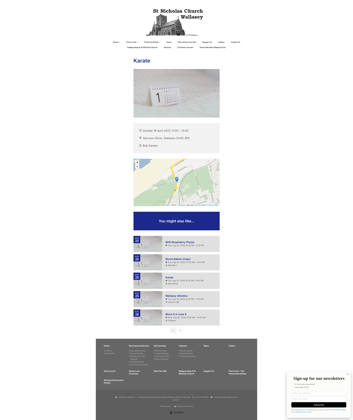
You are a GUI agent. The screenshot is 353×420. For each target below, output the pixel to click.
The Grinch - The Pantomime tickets (237, 372)
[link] (116, 42)
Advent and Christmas (134, 372)
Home (116, 42)
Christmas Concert (185, 47)
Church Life (131, 42)
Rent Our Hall (160, 371)
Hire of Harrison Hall (187, 42)
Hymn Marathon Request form (213, 47)
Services (167, 47)
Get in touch (109, 371)
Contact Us (235, 42)
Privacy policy (165, 406)
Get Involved (160, 346)
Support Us (207, 42)
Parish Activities (151, 42)
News (169, 42)
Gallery (221, 42)
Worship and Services (139, 346)
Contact (176, 400)
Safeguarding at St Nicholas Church (142, 47)
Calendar (183, 346)
